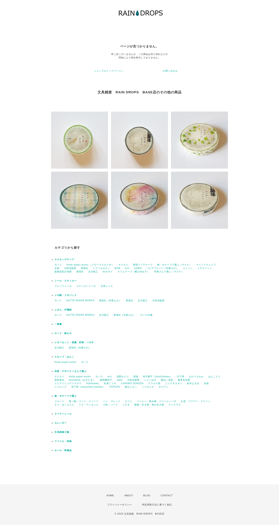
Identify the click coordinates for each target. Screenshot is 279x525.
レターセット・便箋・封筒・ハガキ (74, 342)
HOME (110, 495)
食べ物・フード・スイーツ (84, 401)
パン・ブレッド (111, 401)
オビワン (164, 386)
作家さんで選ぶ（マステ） (169, 271)
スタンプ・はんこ (64, 356)
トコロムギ (148, 386)
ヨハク (58, 264)
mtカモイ (108, 271)
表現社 (80, 271)
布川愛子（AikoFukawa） (157, 376)
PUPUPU (115, 386)
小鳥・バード (110, 404)
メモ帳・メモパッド (65, 295)
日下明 (180, 376)
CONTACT (167, 495)
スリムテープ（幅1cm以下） (133, 271)
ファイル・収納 (63, 441)
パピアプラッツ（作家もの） (162, 268)
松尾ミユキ (110, 383)
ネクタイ (123, 264)
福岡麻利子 (106, 380)
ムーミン (188, 268)
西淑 (135, 376)
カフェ (128, 401)
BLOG (146, 495)
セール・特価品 (63, 450)
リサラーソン (204, 268)
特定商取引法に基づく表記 (157, 504)
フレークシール (63, 286)
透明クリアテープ (143, 264)
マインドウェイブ (206, 264)
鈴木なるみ (193, 383)
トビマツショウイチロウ (68, 383)
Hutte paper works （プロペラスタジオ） (90, 264)
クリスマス (175, 404)
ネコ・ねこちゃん (64, 404)
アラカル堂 (154, 383)
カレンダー (60, 423)
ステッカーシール (86, 286)
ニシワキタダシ (173, 383)
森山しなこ (131, 386)
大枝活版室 (70, 268)
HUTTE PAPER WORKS (80, 300)
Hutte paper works (65, 362)
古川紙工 (93, 271)
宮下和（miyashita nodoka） (88, 386)
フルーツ (59, 401)
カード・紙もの (63, 333)
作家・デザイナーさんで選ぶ (70, 371)
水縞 (56, 268)
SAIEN (138, 268)
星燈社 (84, 268)
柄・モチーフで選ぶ (65, 396)
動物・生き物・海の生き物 (149, 404)
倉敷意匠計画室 (63, 271)
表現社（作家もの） (110, 300)
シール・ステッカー (65, 280)
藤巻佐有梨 (184, 380)
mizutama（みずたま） (82, 380)
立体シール (107, 286)
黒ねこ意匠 (167, 380)
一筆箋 (58, 324)
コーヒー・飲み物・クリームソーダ (156, 401)
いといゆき (150, 380)
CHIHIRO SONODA (132, 383)
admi (120, 380)
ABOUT (128, 495)
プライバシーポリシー (119, 504)
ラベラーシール (63, 413)
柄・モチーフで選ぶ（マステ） (174, 264)
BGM (117, 268)
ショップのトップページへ (109, 71)
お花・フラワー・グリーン (195, 401)
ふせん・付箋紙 (63, 309)
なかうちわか (196, 376)
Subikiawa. (92, 383)
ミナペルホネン (101, 268)
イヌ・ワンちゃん (89, 404)
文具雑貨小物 (61, 432)
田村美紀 (59, 380)
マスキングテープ (64, 259)
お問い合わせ (170, 71)
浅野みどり (123, 376)
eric (127, 268)
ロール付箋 (146, 315)
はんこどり (214, 376)
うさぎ (126, 404)
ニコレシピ (60, 386)
